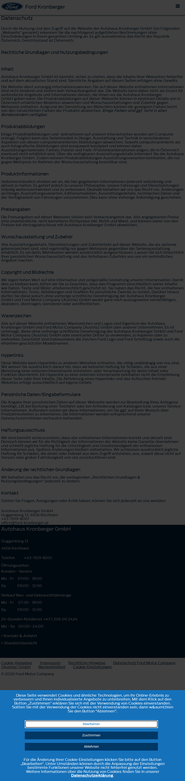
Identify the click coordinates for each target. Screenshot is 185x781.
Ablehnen (91, 746)
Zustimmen (91, 735)
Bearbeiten (91, 724)
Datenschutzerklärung (92, 775)
